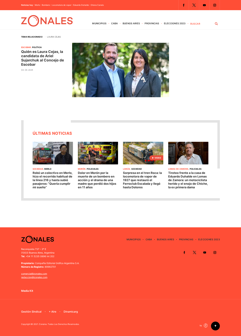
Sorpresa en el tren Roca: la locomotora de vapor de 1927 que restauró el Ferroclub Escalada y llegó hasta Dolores (142, 180)
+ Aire (52, 311)
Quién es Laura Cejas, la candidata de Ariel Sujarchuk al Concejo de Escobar (42, 58)
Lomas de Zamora (178, 169)
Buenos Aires (131, 23)
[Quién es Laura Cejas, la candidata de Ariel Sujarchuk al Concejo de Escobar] (120, 70)
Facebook (183, 5)
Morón (82, 169)
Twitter (194, 5)
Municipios (99, 23)
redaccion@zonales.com (34, 277)
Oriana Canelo (97, 5)
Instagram (214, 5)
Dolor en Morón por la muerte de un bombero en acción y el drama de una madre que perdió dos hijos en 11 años (97, 180)
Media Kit (27, 290)
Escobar (26, 47)
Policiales (93, 169)
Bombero (46, 5)
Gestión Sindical (31, 311)
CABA (114, 23)
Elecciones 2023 (175, 23)
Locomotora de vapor (61, 5)
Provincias (152, 23)
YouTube (204, 5)
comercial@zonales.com (34, 273)
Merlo (37, 5)
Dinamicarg (71, 311)
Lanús (126, 169)
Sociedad (38, 169)
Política (37, 47)
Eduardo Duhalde (81, 5)
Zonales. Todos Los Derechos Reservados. (59, 324)
